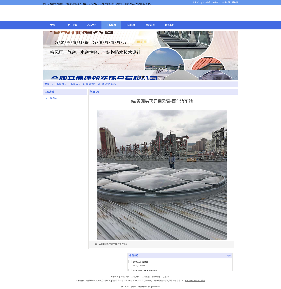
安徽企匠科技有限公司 (141, 286)
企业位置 (226, 2)
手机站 (235, 2)
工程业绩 (146, 277)
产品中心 (125, 277)
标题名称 (133, 255)
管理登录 (156, 286)
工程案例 (59, 84)
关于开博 (114, 277)
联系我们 (166, 277)
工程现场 (73, 84)
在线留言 (216, 2)
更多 (229, 255)
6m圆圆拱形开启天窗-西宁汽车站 (113, 244)
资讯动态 (156, 277)
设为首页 (196, 2)
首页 (47, 84)
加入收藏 (206, 2)
